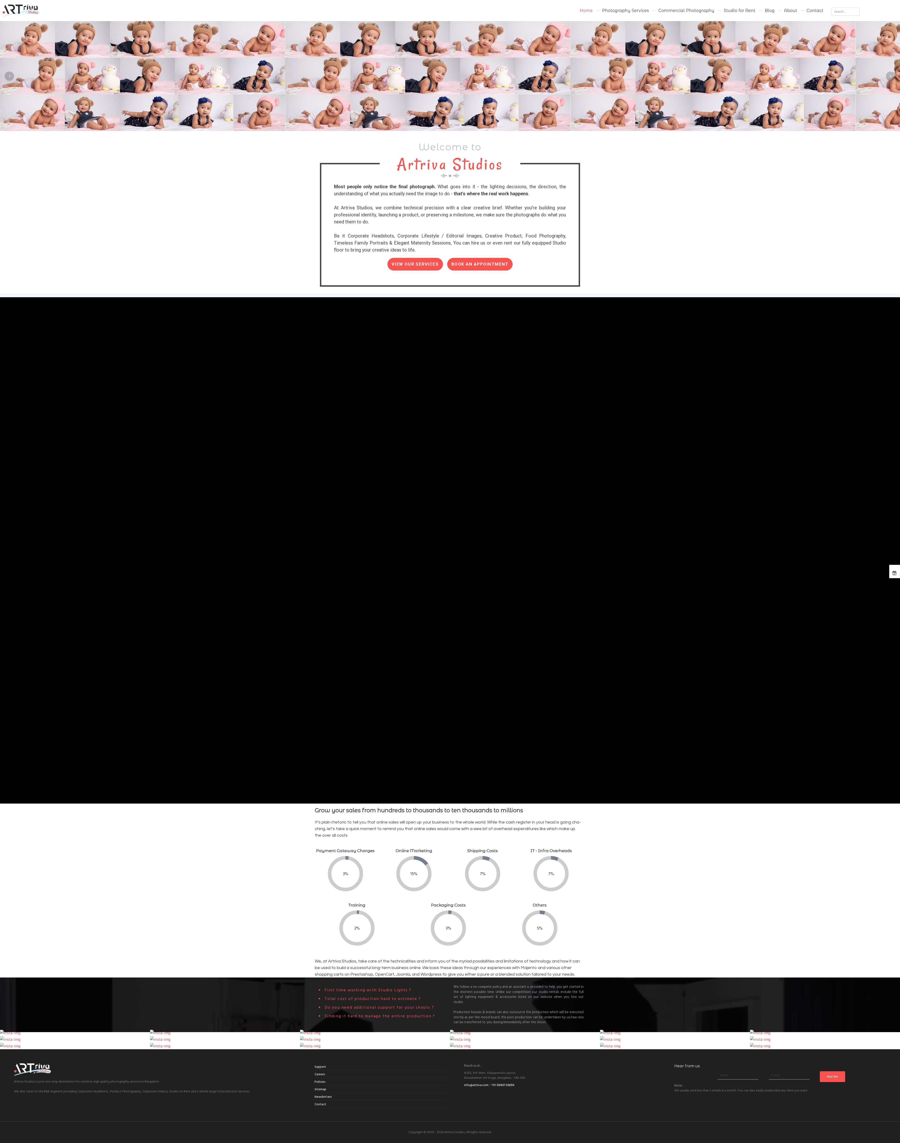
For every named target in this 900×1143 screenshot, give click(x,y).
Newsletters (323, 1096)
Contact (320, 1104)
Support (320, 1066)
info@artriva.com (476, 1085)
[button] (9, 76)
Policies (320, 1081)
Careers (320, 1074)
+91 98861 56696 (502, 1085)
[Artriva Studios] (72, 10)
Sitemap (320, 1089)
